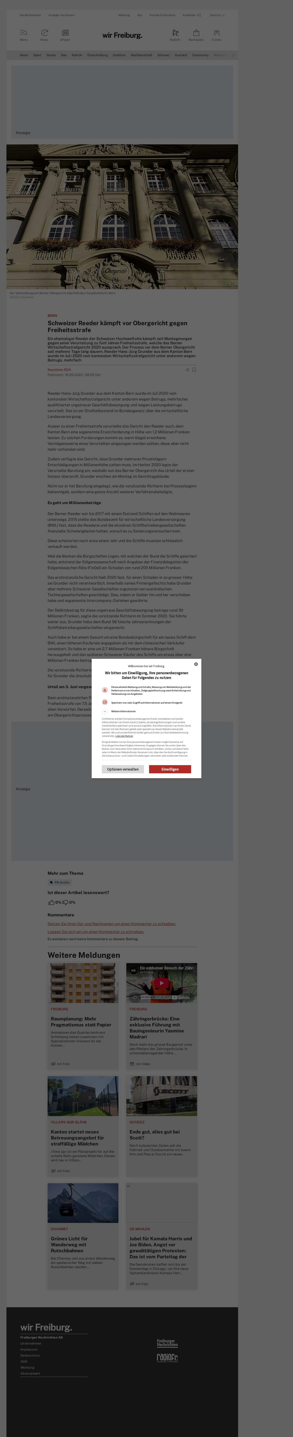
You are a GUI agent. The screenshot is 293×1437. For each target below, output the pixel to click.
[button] (146, 712)
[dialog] (146, 718)
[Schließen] (196, 664)
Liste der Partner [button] (124, 735)
